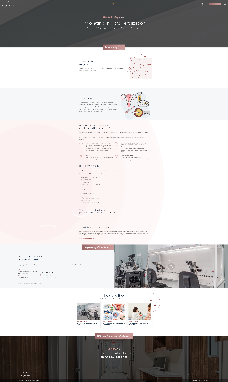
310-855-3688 (49, 272)
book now (114, 363)
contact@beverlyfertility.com (53, 277)
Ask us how (41, 283)
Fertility (86, 321)
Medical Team (94, 4)
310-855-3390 (48, 275)
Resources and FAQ (124, 375)
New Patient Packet (113, 375)
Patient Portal (103, 375)
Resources (104, 4)
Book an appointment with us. (86, 238)
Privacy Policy (205, 380)
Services (83, 4)
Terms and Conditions (197, 380)
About (74, 4)
